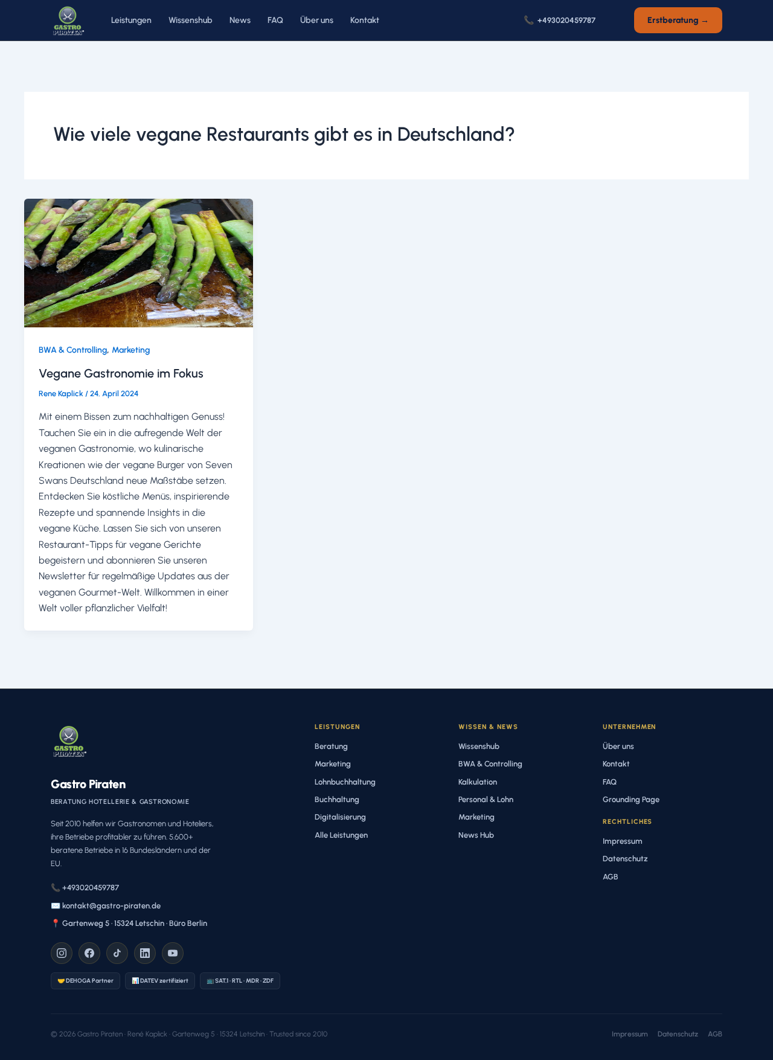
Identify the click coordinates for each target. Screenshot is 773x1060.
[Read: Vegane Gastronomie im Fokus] (138, 262)
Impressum (623, 841)
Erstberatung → (678, 20)
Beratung (331, 746)
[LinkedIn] (145, 953)
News (240, 20)
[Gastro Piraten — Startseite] (68, 20)
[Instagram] (61, 953)
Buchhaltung (337, 799)
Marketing (131, 350)
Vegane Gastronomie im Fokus (121, 373)
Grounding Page (631, 799)
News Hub (476, 835)
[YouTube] (173, 953)
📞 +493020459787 (85, 887)
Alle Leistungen (341, 835)
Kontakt (364, 20)
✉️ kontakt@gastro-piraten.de (106, 905)
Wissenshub (190, 20)
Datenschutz (625, 858)
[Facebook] (89, 953)
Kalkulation (477, 781)
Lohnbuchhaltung (345, 781)
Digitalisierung (340, 816)
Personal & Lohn (485, 799)
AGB (610, 876)
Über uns (316, 20)
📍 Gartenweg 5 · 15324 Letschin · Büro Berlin (129, 923)
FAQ (275, 20)
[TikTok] (117, 953)
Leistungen (131, 20)
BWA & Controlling (73, 350)
